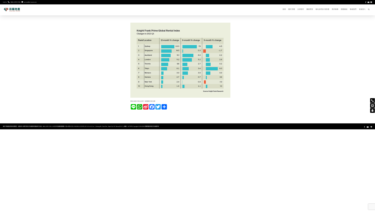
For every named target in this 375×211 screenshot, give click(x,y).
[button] (369, 9)
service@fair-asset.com (30, 2)
